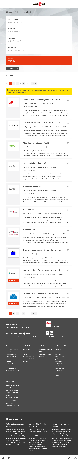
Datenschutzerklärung (45, 354)
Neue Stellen (10, 352)
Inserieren (25, 352)
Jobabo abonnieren (12, 349)
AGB (40, 352)
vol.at (57, 375)
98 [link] (24, 83)
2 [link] (13, 83)
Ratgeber (25, 361)
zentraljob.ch (59, 363)
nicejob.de (25, 333)
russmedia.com (59, 373)
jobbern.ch (58, 359)
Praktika (8, 361)
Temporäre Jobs (11, 356)
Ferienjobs (9, 366)
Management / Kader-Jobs (14, 370)
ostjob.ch (11, 333)
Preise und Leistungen (45, 349)
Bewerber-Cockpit (28, 359)
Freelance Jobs (10, 359)
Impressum (42, 356)
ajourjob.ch (58, 370)
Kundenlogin (26, 349)
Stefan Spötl (10, 395)
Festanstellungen (11, 354)
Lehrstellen (9, 363)
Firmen (25, 354)
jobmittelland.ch (60, 356)
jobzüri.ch (58, 354)
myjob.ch (58, 366)
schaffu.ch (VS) (59, 368)
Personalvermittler (28, 356)
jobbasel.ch (58, 361)
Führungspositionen (12, 368)
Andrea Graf (9, 403)
